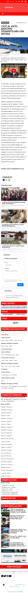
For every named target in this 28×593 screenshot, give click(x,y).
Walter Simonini (6, 16)
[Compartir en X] (6, 180)
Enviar (20, 284)
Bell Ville (14, 19)
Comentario (6, 268)
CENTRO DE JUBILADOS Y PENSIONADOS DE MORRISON (13, 246)
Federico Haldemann (18, 16)
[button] (7, 1)
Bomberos (4, 19)
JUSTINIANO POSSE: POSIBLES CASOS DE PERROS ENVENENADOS (13, 225)
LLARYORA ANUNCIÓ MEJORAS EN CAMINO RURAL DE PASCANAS (13, 203)
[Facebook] (16, 1)
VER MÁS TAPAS (14, 502)
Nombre (6, 262)
